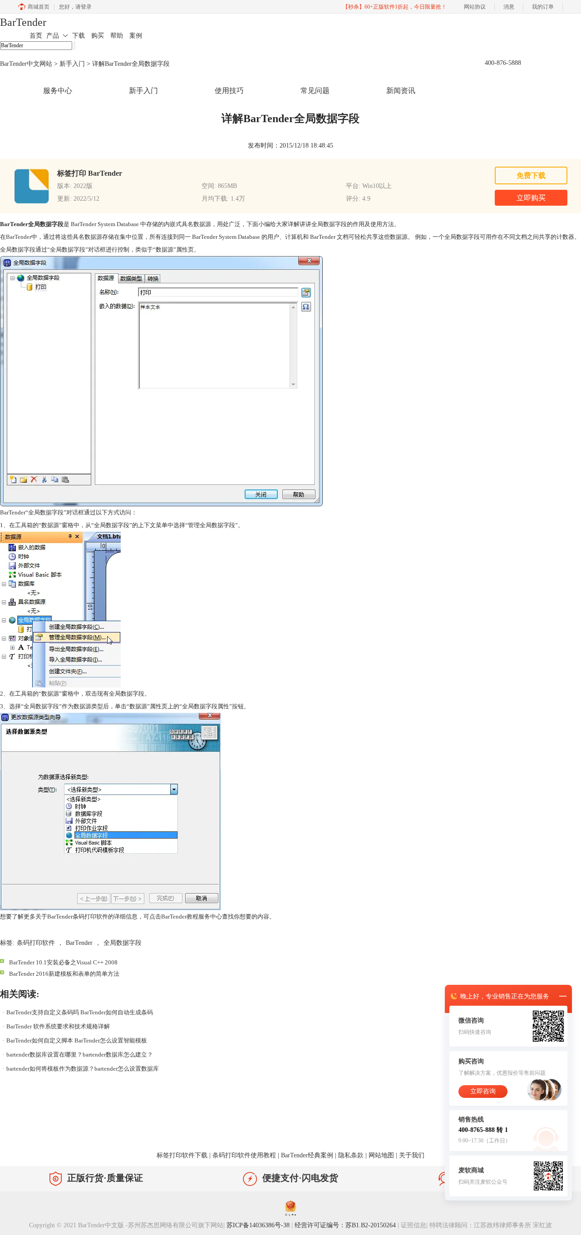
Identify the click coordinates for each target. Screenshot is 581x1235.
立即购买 (531, 198)
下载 (78, 35)
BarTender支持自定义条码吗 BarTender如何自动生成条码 (79, 1012)
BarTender (23, 22)
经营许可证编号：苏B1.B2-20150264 (345, 1225)
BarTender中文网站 (26, 63)
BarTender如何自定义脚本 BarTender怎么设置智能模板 (76, 1040)
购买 (97, 35)
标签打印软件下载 (182, 1155)
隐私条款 (351, 1155)
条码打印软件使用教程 (244, 1155)
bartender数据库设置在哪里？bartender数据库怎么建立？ (79, 1054)
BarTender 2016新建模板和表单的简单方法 (64, 973)
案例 (135, 35)
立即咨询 (483, 1091)
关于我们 (411, 1155)
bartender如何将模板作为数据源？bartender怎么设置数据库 (82, 1068)
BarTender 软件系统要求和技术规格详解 (58, 1026)
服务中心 (57, 90)
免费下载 (531, 175)
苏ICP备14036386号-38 (258, 1225)
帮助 (116, 35)
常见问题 (315, 90)
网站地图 (381, 1155)
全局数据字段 (122, 942)
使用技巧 (229, 90)
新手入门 (72, 63)
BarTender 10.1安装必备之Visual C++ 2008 (63, 962)
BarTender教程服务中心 (191, 916)
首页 (36, 35)
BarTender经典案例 (307, 1155)
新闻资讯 (400, 90)
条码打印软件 (36, 942)
